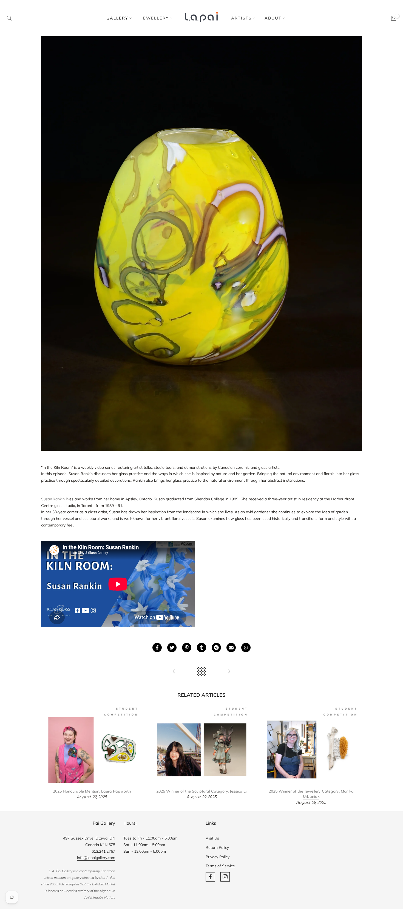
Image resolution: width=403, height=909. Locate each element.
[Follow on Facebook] (210, 877)
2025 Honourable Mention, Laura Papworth (92, 790)
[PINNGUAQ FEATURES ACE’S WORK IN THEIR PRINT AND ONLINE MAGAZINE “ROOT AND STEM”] (174, 672)
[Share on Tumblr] (201, 647)
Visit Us (212, 838)
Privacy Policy (217, 856)
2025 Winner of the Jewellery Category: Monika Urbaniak (311, 793)
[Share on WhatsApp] (246, 647)
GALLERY (117, 18)
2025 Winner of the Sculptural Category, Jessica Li (201, 790)
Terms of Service (220, 865)
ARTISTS (241, 18)
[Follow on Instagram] (225, 877)
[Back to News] (201, 672)
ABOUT (273, 18)
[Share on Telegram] (216, 647)
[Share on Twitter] (172, 647)
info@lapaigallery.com (96, 857)
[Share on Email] (231, 647)
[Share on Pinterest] (186, 647)
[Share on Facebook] (157, 647)
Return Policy (217, 847)
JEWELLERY (155, 18)
